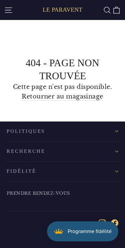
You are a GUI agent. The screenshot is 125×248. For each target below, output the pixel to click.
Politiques (26, 131)
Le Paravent (62, 9)
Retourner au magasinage (62, 96)
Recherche (26, 151)
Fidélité (21, 171)
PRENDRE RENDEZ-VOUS (38, 193)
